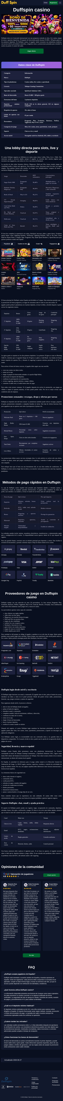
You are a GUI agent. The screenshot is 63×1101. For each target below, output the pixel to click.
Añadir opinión (51, 875)
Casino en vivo (22, 243)
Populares (7, 243)
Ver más (31, 955)
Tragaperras (53, 243)
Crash (38, 243)
